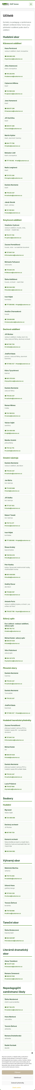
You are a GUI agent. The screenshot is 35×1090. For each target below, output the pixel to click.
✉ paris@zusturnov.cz (23, 611)
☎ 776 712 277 (9, 523)
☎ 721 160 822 (9, 210)
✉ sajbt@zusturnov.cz (12, 433)
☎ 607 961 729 (9, 344)
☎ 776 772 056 (9, 876)
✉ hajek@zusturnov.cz (23, 304)
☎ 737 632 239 (9, 893)
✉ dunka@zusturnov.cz (12, 508)
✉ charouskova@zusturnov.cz (14, 322)
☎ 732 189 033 (9, 413)
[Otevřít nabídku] (31, 4)
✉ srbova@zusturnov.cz (12, 896)
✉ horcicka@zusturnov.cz (13, 128)
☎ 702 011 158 (9, 235)
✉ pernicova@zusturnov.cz (13, 59)
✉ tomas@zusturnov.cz (12, 525)
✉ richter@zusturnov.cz (12, 347)
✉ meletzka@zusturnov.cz (13, 878)
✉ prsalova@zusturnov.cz (13, 789)
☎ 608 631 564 (10, 976)
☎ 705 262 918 (9, 74)
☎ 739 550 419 (10, 555)
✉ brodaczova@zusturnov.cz (14, 940)
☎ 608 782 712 (9, 628)
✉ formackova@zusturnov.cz (14, 255)
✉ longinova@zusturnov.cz (13, 178)
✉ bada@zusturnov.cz (23, 364)
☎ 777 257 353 (9, 505)
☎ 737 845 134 (9, 252)
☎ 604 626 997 (10, 938)
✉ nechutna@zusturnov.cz (13, 195)
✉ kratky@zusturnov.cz (12, 558)
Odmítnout (17, 1077)
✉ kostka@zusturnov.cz (12, 577)
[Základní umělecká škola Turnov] (10, 4)
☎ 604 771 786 (9, 143)
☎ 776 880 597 (9, 592)
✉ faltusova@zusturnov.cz (13, 272)
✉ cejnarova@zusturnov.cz (13, 94)
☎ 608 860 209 (10, 56)
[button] (32, 1053)
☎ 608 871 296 (9, 108)
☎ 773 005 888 (10, 488)
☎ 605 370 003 (10, 378)
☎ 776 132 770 (9, 448)
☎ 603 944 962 (10, 287)
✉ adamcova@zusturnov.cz (14, 76)
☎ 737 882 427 (9, 364)
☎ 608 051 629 (10, 641)
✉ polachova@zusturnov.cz (14, 661)
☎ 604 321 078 (10, 658)
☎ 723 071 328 (9, 964)
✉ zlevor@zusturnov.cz (12, 594)
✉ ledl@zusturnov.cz (22, 160)
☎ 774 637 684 (9, 786)
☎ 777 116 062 (9, 160)
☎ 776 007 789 (9, 611)
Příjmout (17, 1072)
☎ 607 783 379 (9, 1007)
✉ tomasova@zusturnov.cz (13, 966)
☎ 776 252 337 (9, 193)
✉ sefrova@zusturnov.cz (13, 913)
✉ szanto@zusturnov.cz (12, 451)
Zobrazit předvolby (17, 1083)
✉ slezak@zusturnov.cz (12, 213)
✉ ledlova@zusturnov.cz (13, 631)
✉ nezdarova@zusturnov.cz (14, 1010)
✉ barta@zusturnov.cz (12, 491)
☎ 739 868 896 (10, 319)
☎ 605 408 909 (10, 574)
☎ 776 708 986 (9, 911)
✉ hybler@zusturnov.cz (12, 146)
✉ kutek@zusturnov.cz (12, 643)
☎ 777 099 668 (9, 304)
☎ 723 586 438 (10, 91)
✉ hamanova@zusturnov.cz (14, 111)
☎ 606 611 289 (9, 126)
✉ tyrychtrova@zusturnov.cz (14, 381)
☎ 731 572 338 (9, 175)
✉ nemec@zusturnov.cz (12, 416)
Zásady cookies (16, 1087)
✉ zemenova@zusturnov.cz (14, 979)
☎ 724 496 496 (10, 430)
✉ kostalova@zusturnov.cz (13, 290)
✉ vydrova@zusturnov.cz (13, 237)
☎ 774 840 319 (9, 270)
